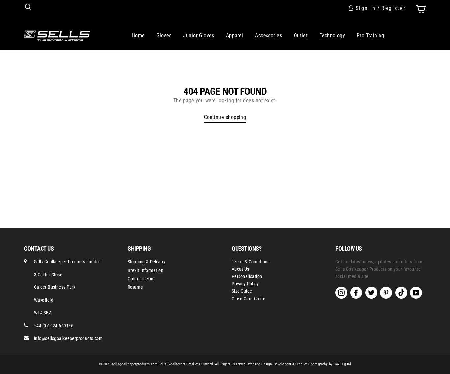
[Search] (28, 7)
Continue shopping (225, 117)
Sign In (366, 8)
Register (393, 8)
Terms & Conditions (250, 261)
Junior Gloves (198, 35)
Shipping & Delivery (147, 261)
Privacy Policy (245, 283)
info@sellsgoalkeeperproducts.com (68, 338)
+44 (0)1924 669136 (53, 325)
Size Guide (242, 291)
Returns (135, 287)
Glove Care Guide (248, 298)
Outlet (301, 35)
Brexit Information (145, 270)
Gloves (164, 35)
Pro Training (370, 35)
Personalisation (247, 276)
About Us (240, 269)
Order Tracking (142, 278)
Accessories (268, 35)
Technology (332, 35)
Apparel (234, 35)
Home (138, 35)
